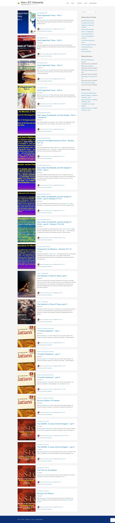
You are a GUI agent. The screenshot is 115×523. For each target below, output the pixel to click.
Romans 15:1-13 (52, 253)
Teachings (79, 3)
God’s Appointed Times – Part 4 (49, 90)
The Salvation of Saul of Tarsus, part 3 (52, 304)
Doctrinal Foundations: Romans (44, 112)
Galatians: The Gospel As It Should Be (45, 328)
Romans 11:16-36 (67, 228)
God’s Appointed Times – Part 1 (49, 15)
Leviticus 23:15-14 (46, 95)
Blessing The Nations (45, 493)
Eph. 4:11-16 (35, 4)
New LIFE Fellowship (32, 2)
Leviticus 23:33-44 (62, 53)
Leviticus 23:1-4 (45, 20)
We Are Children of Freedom (48, 401)
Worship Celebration (47, 31)
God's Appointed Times (42, 12)
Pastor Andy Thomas (47, 29)
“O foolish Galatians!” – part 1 (48, 331)
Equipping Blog (92, 3)
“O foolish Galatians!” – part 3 (48, 377)
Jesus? (85, 3)
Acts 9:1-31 (60, 319)
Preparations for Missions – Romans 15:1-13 (54, 249)
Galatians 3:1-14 (45, 335)
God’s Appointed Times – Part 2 (49, 40)
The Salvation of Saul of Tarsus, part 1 (52, 276)
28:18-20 (51, 428)
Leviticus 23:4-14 (46, 70)
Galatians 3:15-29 (46, 358)
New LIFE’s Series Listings (87, 20)
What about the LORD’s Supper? (88, 93)
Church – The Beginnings (42, 273)
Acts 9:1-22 (60, 292)
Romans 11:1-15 (66, 203)
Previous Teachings (86, 51)
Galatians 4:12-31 (46, 405)
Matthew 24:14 (45, 428)
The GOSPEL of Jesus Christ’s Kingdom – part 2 (56, 447)
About (72, 3)
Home (67, 3)
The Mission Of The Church (43, 421)
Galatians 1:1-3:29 (46, 382)
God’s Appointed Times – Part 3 (49, 65)
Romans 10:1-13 (57, 147)
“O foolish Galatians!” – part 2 (48, 354)
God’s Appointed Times (86, 47)
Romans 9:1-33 (61, 129)
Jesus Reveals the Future (87, 34)
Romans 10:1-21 (61, 185)
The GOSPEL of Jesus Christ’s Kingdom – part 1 (55, 424)
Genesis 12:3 (45, 498)
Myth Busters (84, 49)
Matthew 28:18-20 (46, 451)
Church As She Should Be (87, 29)
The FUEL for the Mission (47, 470)
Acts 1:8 (44, 475)
